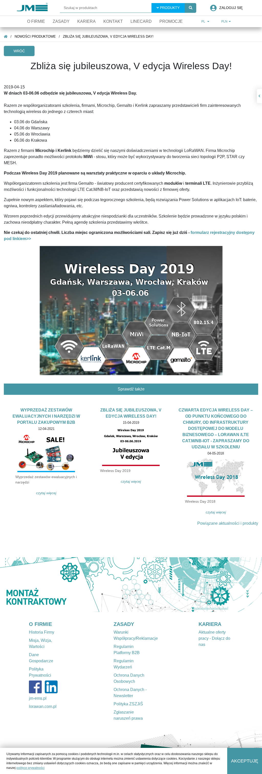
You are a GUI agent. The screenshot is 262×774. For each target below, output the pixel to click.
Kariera (86, 21)
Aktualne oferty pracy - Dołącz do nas (214, 638)
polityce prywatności (30, 768)
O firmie (36, 21)
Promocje (171, 21)
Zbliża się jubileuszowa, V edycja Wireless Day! (108, 36)
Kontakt (113, 21)
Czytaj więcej (46, 493)
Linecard (141, 21)
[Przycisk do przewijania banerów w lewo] (19, 584)
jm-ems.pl (38, 698)
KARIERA (210, 624)
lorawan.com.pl (43, 706)
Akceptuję (244, 760)
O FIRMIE (40, 624)
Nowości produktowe (35, 36)
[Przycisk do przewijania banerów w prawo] (242, 584)
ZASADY (124, 624)
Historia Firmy (41, 632)
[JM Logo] (32, 8)
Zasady (61, 21)
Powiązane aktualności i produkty (227, 523)
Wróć (19, 51)
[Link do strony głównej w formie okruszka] (5, 36)
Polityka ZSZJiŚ (128, 704)
